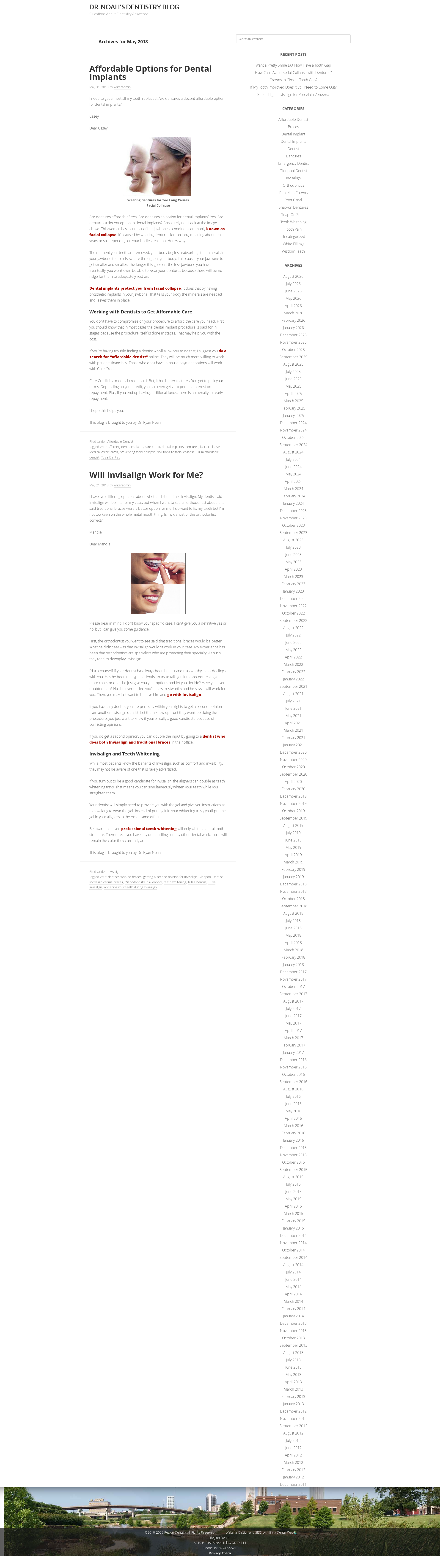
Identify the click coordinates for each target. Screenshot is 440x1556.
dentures (191, 447)
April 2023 (293, 569)
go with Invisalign (184, 694)
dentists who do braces (125, 877)
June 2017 (293, 1015)
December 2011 (293, 1484)
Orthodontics (293, 185)
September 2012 (293, 1425)
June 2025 (293, 378)
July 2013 (293, 1359)
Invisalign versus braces (106, 882)
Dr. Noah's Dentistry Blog (134, 7)
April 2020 (293, 781)
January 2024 (293, 503)
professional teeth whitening (149, 828)
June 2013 (293, 1367)
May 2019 (293, 847)
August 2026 (293, 276)
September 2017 (293, 993)
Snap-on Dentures (293, 207)
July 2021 (293, 701)
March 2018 (293, 949)
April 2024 (293, 481)
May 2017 (293, 1023)
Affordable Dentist (120, 441)
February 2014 (293, 1308)
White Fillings (293, 243)
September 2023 (293, 532)
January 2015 (293, 1228)
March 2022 (293, 664)
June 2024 (293, 466)
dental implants (173, 447)
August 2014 (293, 1264)
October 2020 (293, 766)
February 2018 (293, 957)
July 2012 (293, 1440)
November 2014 (293, 1242)
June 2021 (293, 708)
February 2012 (293, 1469)
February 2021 (293, 737)
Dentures (293, 156)
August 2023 (293, 539)
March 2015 (293, 1213)
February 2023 (293, 583)
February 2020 (293, 788)
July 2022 (293, 635)
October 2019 (293, 810)
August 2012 (293, 1433)
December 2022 (293, 598)
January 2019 (293, 876)
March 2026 (293, 313)
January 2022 (293, 679)
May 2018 (293, 935)
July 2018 (293, 920)
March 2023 (293, 576)
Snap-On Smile (293, 214)
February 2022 (293, 671)
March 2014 (293, 1301)
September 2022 (293, 620)
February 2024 (293, 496)
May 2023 (293, 561)
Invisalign (113, 871)
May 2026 (293, 298)
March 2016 (293, 1125)
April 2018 (293, 942)
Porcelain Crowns (293, 192)
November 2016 (293, 1067)
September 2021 (293, 686)
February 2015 (293, 1220)
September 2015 (293, 1169)
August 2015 (293, 1176)
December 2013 (293, 1323)
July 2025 (293, 371)
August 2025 (293, 364)
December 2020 (293, 752)
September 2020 (293, 774)
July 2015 (293, 1184)
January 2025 (293, 415)
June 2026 (293, 291)
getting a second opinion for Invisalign (170, 877)
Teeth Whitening (293, 221)
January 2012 (293, 1477)
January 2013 (293, 1403)
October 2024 (293, 437)
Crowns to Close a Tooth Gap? (293, 79)
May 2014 (293, 1286)
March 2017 (293, 1037)
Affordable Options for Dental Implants (150, 72)
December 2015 (293, 1147)
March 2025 (293, 400)
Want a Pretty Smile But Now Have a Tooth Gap (293, 65)
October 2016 (293, 1074)
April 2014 (293, 1294)
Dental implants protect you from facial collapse (135, 288)
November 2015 (293, 1154)
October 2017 (293, 986)
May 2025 (293, 386)
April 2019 (293, 854)
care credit (152, 447)
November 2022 (293, 605)
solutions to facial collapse (176, 452)
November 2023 (293, 517)
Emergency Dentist (293, 163)
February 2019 (293, 869)
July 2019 (293, 832)
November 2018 (293, 891)
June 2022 (293, 642)
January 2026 (293, 327)
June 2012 (293, 1447)
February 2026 (293, 320)
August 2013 (293, 1352)
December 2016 (293, 1059)
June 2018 (293, 927)
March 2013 (293, 1389)
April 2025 (293, 393)
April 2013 (293, 1381)
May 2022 (293, 649)
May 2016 (293, 1111)
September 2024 (293, 444)
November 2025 (293, 342)
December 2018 (293, 884)
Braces (293, 126)
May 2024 (293, 474)
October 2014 (293, 1250)
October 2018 (293, 898)
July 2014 (293, 1272)
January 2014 (293, 1316)
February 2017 (293, 1045)
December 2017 (293, 971)
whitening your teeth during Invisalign (130, 887)
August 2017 (293, 1001)
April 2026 (293, 305)
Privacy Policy (220, 1553)
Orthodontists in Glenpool (143, 882)
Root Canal (293, 199)
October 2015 (293, 1162)
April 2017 (293, 1030)
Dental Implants (293, 141)
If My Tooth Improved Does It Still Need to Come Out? (293, 87)
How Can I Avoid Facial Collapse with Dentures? (293, 72)
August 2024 (293, 452)
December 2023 (293, 510)
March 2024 (293, 488)
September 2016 (293, 1081)
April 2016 (293, 1118)
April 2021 (293, 722)
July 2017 (293, 1008)
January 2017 (293, 1052)
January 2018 (293, 964)
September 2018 (293, 906)
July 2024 (293, 459)
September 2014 (293, 1257)
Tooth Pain (293, 229)
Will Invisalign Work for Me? (146, 474)
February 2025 (293, 408)
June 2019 (293, 840)
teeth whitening (175, 882)
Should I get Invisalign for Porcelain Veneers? (293, 94)
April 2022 (293, 657)
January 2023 (293, 591)
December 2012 (293, 1411)
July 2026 (293, 283)
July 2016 (293, 1096)
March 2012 (293, 1462)
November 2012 (293, 1418)
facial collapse (210, 447)
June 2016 (293, 1103)
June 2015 (293, 1191)
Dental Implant (293, 134)
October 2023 (293, 525)
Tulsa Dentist (110, 457)
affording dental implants (125, 447)
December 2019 (293, 796)
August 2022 (293, 627)
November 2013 (293, 1330)
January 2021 (293, 744)
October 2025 (293, 349)
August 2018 (293, 913)
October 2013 (293, 1337)
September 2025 (293, 356)
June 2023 (293, 554)
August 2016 (293, 1089)
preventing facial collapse (138, 452)
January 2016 (293, 1140)
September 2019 (293, 818)
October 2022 (293, 613)
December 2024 (293, 422)
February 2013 (293, 1396)
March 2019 (293, 862)
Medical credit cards (103, 452)
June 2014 (293, 1279)
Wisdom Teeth (293, 251)
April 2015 (293, 1206)
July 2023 (293, 547)
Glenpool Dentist (211, 877)
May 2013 (293, 1374)
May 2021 (293, 715)
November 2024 (293, 430)
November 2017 (293, 979)
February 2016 (293, 1132)
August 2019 (293, 825)
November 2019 (293, 803)
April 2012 (293, 1455)
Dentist (293, 148)
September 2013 (293, 1345)
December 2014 (293, 1235)
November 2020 (293, 759)
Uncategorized (293, 236)
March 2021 (293, 730)
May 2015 (293, 1198)
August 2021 (293, 693)
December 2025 (293, 334)
